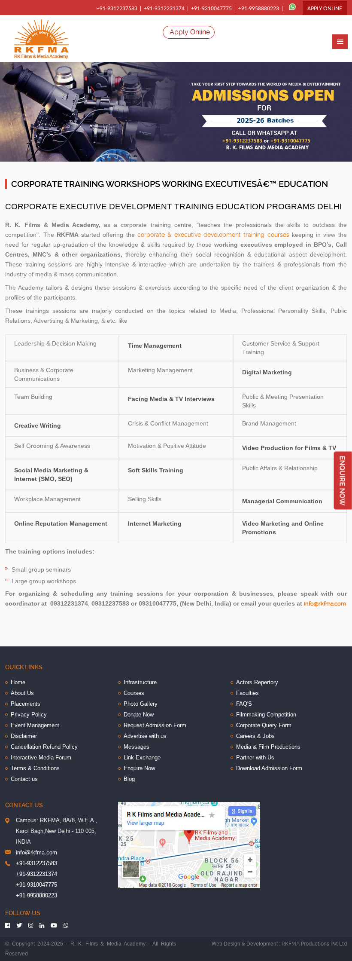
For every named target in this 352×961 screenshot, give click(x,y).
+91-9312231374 (164, 8)
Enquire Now (139, 768)
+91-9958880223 (258, 8)
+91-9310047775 (211, 8)
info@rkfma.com (325, 603)
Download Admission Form (269, 768)
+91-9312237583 (117, 8)
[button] (340, 41)
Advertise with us (145, 736)
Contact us (24, 779)
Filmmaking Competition (266, 714)
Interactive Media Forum (41, 757)
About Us (22, 693)
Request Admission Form (155, 725)
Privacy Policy (29, 714)
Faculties (247, 693)
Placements (25, 704)
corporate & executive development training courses (213, 234)
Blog (129, 779)
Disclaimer (24, 736)
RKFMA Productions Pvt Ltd (314, 944)
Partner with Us (255, 757)
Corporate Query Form (263, 725)
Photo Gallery (141, 704)
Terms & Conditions (35, 768)
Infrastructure (140, 682)
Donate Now (139, 714)
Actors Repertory (257, 682)
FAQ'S (244, 704)
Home (18, 682)
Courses (134, 693)
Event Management (35, 725)
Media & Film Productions (268, 747)
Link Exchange (142, 757)
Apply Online (324, 8)
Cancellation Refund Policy (44, 747)
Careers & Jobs (255, 736)
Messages (136, 747)
